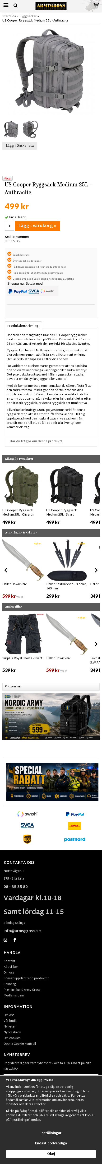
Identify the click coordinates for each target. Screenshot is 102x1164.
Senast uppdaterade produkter (26, 978)
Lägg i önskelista (20, 146)
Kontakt (9, 961)
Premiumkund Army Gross (22, 990)
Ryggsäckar (28, 16)
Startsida (9, 16)
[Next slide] (96, 496)
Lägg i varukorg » (37, 226)
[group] (23, 495)
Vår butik (10, 1021)
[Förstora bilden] (51, 72)
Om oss (9, 973)
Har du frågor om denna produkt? (36, 441)
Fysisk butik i (40, 278)
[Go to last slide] (6, 496)
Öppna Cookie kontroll (20, 1044)
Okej (51, 1154)
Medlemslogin (14, 996)
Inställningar (51, 1133)
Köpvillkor (11, 967)
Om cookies (12, 1038)
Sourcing (10, 984)
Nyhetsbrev (12, 1032)
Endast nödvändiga (51, 1144)
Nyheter (10, 1027)
